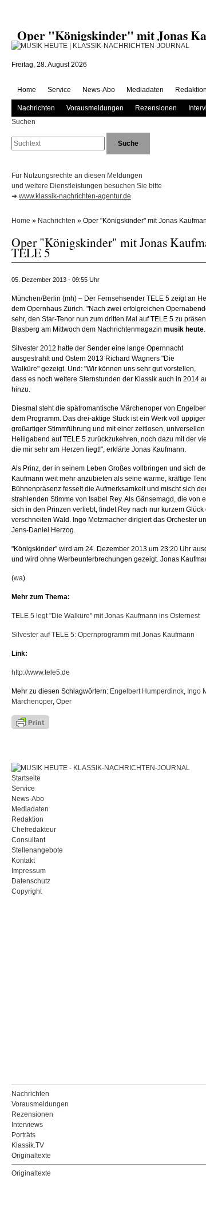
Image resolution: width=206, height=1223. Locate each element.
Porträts (23, 1135)
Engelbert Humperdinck (147, 691)
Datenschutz (30, 881)
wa (18, 578)
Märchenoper (32, 702)
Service (59, 90)
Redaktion (27, 819)
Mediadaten (145, 90)
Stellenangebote (37, 850)
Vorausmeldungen (95, 108)
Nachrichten (36, 108)
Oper (64, 702)
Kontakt (23, 861)
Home (26, 90)
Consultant (28, 840)
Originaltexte (31, 1156)
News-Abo (98, 90)
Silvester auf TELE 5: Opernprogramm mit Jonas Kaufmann (103, 635)
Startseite (26, 778)
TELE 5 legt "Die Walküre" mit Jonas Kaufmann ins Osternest (105, 616)
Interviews (27, 1125)
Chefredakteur (33, 830)
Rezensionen (156, 108)
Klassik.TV (27, 1145)
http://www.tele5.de (40, 672)
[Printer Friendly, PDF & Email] (62, 722)
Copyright (26, 891)
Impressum (28, 871)
